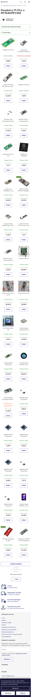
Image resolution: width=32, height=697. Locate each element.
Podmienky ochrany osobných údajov (12, 634)
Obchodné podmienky (8, 632)
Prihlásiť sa (7, 659)
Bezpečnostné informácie (9, 627)
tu (17, 684)
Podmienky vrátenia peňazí (9, 630)
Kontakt (4, 625)
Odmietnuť (8, 693)
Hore (16, 579)
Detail (8, 66)
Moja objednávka (6, 636)
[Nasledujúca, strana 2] (16, 570)
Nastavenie (15, 688)
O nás (3, 618)
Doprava (4, 620)
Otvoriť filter (6, 33)
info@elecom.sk (9, 676)
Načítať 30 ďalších (16, 564)
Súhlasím (22, 693)
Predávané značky (6, 622)
